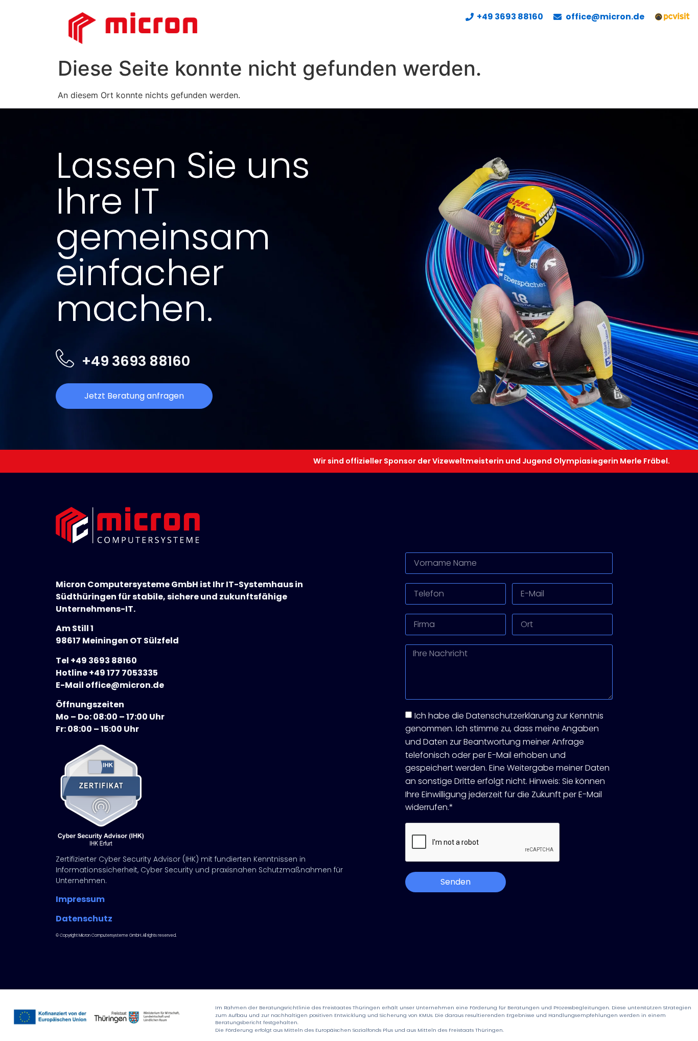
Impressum (80, 899)
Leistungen (429, 38)
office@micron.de (605, 16)
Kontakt (672, 38)
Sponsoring (612, 38)
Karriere (552, 38)
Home (377, 38)
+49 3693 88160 (510, 16)
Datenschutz (84, 918)
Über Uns (499, 38)
